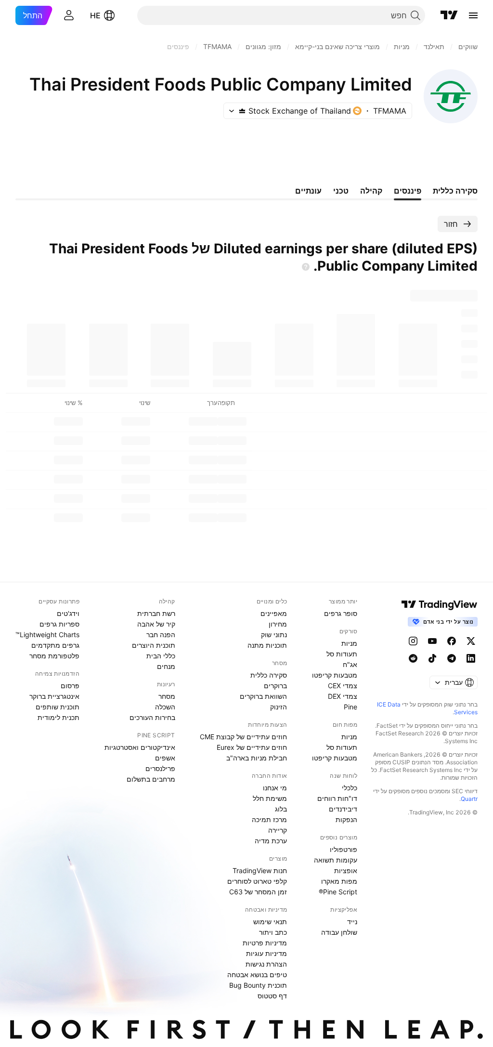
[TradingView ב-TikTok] (432, 658)
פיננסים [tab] (407, 191)
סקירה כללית (268, 675)
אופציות (345, 870)
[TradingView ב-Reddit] (413, 658)
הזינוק (278, 707)
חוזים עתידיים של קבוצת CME (243, 737)
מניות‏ (349, 643)
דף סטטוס (272, 996)
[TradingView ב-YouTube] (432, 641)
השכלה (165, 707)
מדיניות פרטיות (265, 943)
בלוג (281, 809)
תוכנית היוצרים (153, 645)
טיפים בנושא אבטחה (257, 974)
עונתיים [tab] (308, 191)
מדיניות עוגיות (266, 953)
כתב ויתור (273, 932)
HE (95, 15)
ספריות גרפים (59, 624)
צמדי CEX (342, 685)
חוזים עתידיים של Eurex (252, 747)
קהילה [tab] (371, 191)
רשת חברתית (156, 613)
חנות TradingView (260, 870)
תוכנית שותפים (57, 707)
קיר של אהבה (156, 624)
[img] (242, 110)
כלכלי (349, 788)
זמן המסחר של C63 (258, 892)
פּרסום (70, 685)
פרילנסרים (160, 768)
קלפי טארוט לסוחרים (257, 881)
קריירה (277, 830)
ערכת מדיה (271, 841)
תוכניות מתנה (267, 645)
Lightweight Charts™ (47, 634)
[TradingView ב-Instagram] (413, 641)
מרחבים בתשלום (151, 779)
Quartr (469, 798)
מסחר (166, 696)
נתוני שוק (274, 634)
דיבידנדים (343, 809)
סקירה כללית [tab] (455, 191)
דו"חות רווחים (337, 798)
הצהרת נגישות (266, 964)
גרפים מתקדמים (55, 645)
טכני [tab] (341, 191)
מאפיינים (273, 613)
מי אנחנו (275, 788)
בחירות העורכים (152, 717)
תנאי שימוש (270, 921)
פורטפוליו (343, 849)
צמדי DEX (342, 696)
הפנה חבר (160, 634)
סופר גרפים (340, 613)
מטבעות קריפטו (334, 675)
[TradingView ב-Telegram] (451, 658)
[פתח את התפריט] (473, 15)
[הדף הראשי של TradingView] (449, 15)
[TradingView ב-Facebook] (451, 641)
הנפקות (346, 819)
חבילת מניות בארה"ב (256, 758)
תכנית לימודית (58, 717)
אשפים (165, 758)
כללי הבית (160, 656)
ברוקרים (275, 685)
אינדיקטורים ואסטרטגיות (139, 747)
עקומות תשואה (335, 860)
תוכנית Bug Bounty (258, 985)
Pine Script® (338, 892)
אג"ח (350, 664)
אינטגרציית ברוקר (54, 696)
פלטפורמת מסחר (54, 656)
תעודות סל (341, 654)
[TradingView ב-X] (471, 641)
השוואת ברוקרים (263, 696)
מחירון (278, 624)
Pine (350, 707)
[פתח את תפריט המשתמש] (68, 15)
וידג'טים (68, 613)
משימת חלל (270, 798)
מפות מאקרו (339, 881)
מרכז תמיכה (269, 819)
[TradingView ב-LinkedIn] (471, 658)
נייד (352, 921)
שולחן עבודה (339, 932)
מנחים (166, 666)
